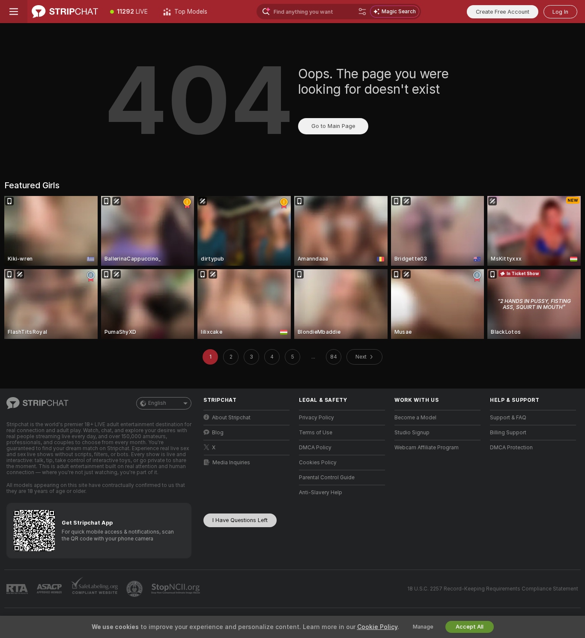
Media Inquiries (231, 463)
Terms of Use (315, 433)
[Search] (362, 12)
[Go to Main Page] (64, 11)
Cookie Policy (377, 626)
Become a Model (415, 418)
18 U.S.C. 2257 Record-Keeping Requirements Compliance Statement (492, 589)
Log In (560, 12)
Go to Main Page (333, 126)
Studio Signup (412, 433)
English (157, 403)
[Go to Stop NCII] (176, 589)
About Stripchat (231, 418)
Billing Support (508, 433)
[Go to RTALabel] (18, 589)
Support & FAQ (508, 418)
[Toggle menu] (13, 11)
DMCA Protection (511, 448)
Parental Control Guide (327, 478)
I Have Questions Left (240, 520)
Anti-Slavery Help (320, 493)
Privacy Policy (316, 418)
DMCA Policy (315, 448)
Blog (218, 433)
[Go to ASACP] (50, 588)
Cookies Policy (318, 463)
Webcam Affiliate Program (426, 448)
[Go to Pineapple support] (135, 589)
